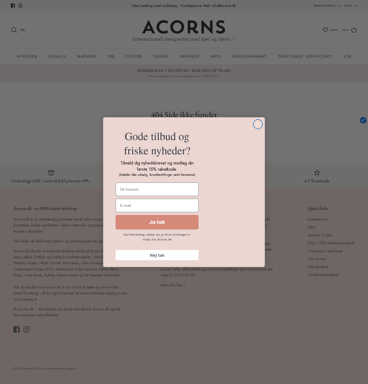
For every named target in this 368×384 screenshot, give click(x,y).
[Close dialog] (258, 124)
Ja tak (157, 222)
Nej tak (157, 255)
